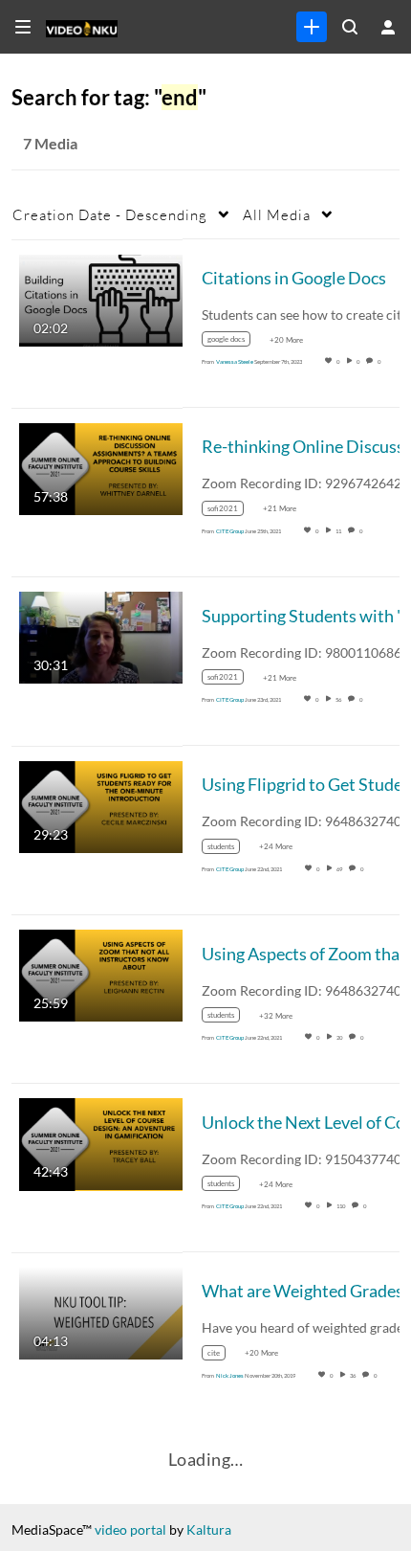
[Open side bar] (23, 26)
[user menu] (388, 26)
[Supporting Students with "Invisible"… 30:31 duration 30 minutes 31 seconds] (101, 636)
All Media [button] (277, 214)
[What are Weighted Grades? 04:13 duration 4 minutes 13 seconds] (101, 1311)
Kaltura (208, 1529)
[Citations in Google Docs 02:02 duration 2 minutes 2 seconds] (101, 298)
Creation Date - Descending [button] (109, 214)
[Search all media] (350, 26)
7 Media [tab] (50, 143)
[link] (311, 26)
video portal (130, 1529)
